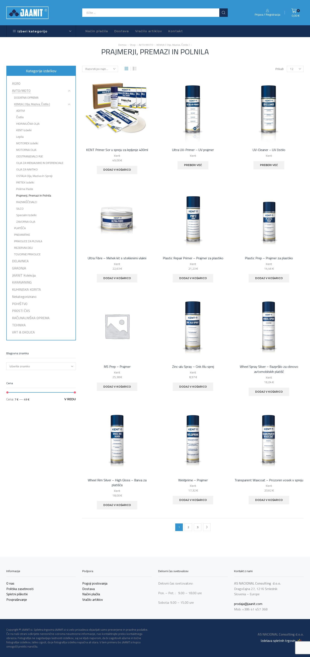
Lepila (20, 136)
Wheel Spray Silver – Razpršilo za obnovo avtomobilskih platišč (269, 369)
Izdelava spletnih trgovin (278, 640)
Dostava (121, 31)
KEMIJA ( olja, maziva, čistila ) (173, 44)
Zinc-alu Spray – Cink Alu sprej (193, 366)
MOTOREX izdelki (27, 143)
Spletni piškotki (17, 594)
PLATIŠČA (20, 228)
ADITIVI (20, 110)
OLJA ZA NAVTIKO (27, 169)
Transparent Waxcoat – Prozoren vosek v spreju (269, 480)
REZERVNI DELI (23, 247)
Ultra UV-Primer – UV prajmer (193, 150)
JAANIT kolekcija (24, 275)
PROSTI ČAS (21, 311)
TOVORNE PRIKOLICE (27, 254)
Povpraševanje (16, 599)
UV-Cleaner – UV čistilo (269, 150)
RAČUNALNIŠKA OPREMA (31, 318)
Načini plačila (91, 594)
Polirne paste (24, 189)
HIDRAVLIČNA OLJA (27, 123)
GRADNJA (19, 268)
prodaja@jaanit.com (248, 604)
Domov (122, 44)
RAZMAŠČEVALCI (26, 202)
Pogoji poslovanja (94, 583)
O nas (10, 583)
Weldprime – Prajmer (193, 480)
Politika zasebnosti (20, 589)
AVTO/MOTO (146, 44)
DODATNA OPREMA (26, 97)
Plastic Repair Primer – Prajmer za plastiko (193, 258)
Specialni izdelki (26, 215)
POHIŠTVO (19, 304)
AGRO (16, 84)
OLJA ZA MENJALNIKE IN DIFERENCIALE (39, 163)
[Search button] (223, 12)
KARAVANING (22, 282)
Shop (133, 44)
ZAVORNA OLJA (25, 221)
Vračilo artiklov (148, 31)
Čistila (20, 117)
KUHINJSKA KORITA (26, 289)
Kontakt (175, 31)
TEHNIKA (19, 325)
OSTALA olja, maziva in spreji (34, 176)
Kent (117, 155)
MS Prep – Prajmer (117, 366)
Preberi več (193, 165)
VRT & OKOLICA (23, 332)
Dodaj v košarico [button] (117, 169)
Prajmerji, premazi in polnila (33, 195)
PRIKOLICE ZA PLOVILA (28, 241)
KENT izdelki (24, 130)
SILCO (20, 208)
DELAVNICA (20, 261)
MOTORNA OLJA (26, 150)
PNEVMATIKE (22, 234)
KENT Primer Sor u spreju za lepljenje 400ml (117, 150)
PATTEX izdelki (25, 182)
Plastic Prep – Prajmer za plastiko (269, 258)
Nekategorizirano (24, 296)
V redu (70, 399)
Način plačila (96, 31)
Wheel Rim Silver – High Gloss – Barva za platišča (117, 483)
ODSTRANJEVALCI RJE (29, 156)
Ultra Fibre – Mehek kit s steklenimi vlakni (117, 258)
